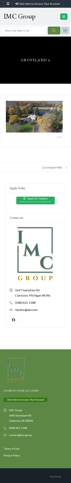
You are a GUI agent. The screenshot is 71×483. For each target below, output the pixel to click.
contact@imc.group (20, 435)
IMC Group (19, 16)
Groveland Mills (52, 167)
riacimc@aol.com (26, 309)
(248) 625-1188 (25, 302)
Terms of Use (12, 448)
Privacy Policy (12, 455)
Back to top (55, 476)
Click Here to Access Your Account (39, 3)
